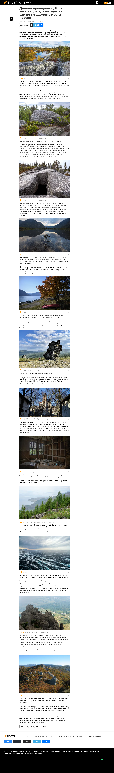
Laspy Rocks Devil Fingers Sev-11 (53, 696)
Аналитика (67, 736)
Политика (53, 736)
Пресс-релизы (44, 751)
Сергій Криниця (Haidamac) (38, 696)
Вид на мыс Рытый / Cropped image (46, 522)
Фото (21, 726)
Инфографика (81, 736)
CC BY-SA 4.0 (27, 418)
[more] (68, 78)
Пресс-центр (97, 736)
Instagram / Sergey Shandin (35, 472)
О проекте (6, 751)
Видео (90, 736)
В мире (60, 736)
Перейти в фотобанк (41, 138)
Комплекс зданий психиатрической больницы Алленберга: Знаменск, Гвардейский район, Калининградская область (44, 419)
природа (32, 726)
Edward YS (33, 418)
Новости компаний (55, 751)
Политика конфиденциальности (70, 751)
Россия (26, 726)
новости (29, 736)
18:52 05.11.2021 (23, 21)
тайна (37, 726)
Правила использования (17, 751)
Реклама (35, 751)
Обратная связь (39, 753)
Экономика (44, 736)
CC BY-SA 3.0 (28, 696)
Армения (36, 736)
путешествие (43, 726)
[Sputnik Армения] (13, 4)
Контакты (28, 751)
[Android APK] (104, 760)
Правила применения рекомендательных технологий (18, 753)
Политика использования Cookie (90, 751)
